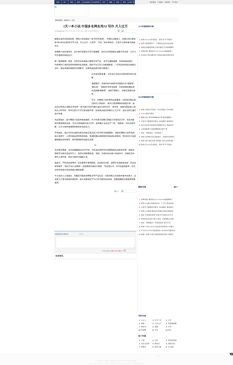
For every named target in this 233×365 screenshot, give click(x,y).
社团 (117, 2)
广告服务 (160, 2)
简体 (151, 2)
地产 (64, 2)
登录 (112, 251)
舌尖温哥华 (95, 2)
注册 (119, 251)
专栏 (103, 2)
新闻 (57, 2)
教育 (78, 2)
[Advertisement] (158, 32)
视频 (110, 2)
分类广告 (131, 2)
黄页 (124, 2)
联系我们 (167, 2)
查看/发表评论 (94, 31)
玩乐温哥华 (86, 2)
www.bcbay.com (59, 31)
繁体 (154, 2)
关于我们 (175, 2)
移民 (71, 2)
